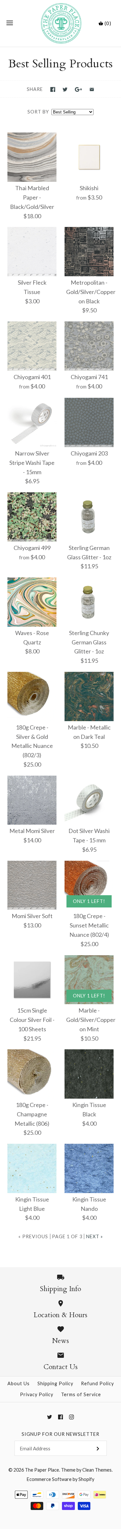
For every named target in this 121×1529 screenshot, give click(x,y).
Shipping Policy (55, 1383)
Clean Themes (97, 1470)
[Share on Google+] (78, 89)
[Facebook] (60, 1417)
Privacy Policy (36, 1394)
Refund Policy (97, 1383)
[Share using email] (91, 89)
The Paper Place (42, 1470)
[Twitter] (49, 1417)
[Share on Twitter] (65, 89)
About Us (18, 1383)
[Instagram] (71, 1417)
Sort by (38, 111)
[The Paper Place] (60, 23)
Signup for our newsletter (60, 1434)
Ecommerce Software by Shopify (60, 1479)
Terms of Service (81, 1394)
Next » (94, 1236)
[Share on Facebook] (52, 89)
